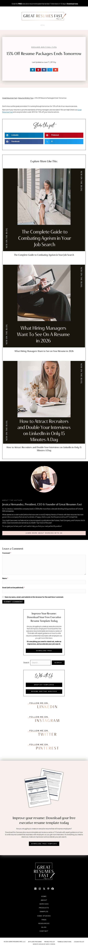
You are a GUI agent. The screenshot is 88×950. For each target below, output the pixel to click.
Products (44, 908)
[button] (44, 533)
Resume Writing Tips (44, 47)
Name (5, 578)
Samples (44, 911)
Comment (6, 553)
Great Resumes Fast (9, 98)
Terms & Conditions (64, 941)
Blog (44, 927)
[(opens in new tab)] (44, 705)
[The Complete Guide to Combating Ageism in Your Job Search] (44, 210)
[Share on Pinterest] (38, 70)
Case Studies (44, 916)
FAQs (44, 920)
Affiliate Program (35, 941)
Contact (44, 931)
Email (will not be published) (13, 588)
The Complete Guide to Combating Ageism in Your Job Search (44, 255)
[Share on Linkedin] (32, 70)
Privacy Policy (49, 941)
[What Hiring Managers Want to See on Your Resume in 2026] (44, 306)
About (44, 900)
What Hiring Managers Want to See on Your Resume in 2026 (44, 351)
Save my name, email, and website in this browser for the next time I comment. (34, 597)
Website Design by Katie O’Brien (44, 944)
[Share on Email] (55, 70)
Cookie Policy (79, 941)
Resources (44, 923)
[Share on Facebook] (44, 70)
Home (44, 896)
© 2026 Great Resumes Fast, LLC (14, 941)
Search (26, 663)
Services (44, 904)
